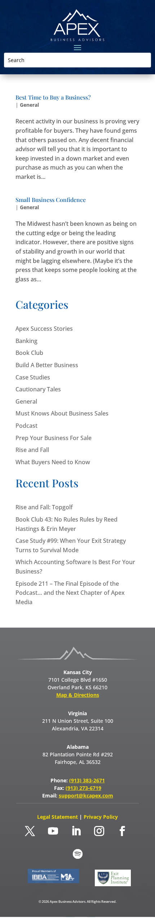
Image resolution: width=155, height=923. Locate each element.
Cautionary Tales (38, 389)
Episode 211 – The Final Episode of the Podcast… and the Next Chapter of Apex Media (70, 593)
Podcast (26, 426)
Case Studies (32, 377)
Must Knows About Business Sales (61, 413)
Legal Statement (58, 816)
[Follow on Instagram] (99, 831)
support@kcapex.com (86, 795)
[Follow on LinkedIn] (76, 831)
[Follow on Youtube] (53, 831)
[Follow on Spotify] (77, 854)
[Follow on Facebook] (122, 831)
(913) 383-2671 (87, 780)
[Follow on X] (30, 831)
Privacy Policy (101, 816)
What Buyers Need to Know (52, 462)
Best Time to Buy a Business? (53, 97)
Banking (26, 341)
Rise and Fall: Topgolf (44, 507)
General (29, 104)
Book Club (29, 353)
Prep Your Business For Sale (53, 438)
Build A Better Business (46, 365)
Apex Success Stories (44, 329)
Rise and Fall (32, 450)
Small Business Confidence (50, 199)
